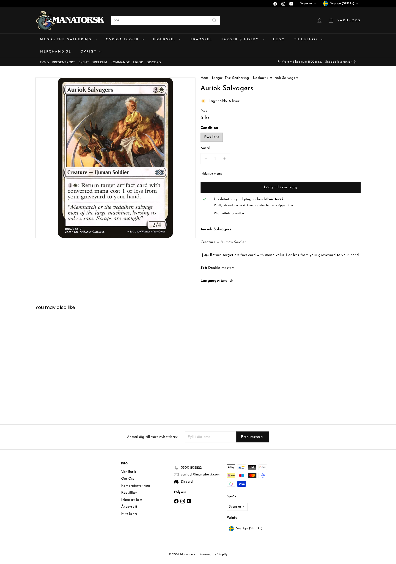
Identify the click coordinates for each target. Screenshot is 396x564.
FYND (44, 62)
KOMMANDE (120, 62)
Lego (279, 39)
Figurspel (165, 39)
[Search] (214, 20)
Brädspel (201, 39)
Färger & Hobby (240, 39)
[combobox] (165, 20)
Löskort (259, 78)
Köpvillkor (129, 493)
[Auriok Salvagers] (60, 363)
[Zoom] (115, 158)
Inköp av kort (131, 500)
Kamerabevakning (135, 486)
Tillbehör (307, 39)
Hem (205, 78)
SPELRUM (99, 62)
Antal (205, 148)
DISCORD (154, 62)
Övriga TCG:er (123, 39)
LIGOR (138, 62)
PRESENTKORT (63, 62)
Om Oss (127, 479)
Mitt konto (129, 514)
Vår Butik (128, 472)
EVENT (84, 62)
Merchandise (55, 51)
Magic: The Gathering (66, 39)
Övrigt (89, 51)
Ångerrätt (129, 506)
